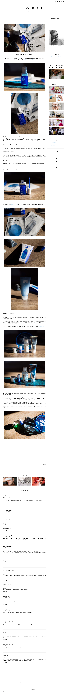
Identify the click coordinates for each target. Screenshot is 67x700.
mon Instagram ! (32, 440)
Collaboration (52, 144)
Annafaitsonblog (7, 535)
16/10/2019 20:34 (6, 572)
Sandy (4, 632)
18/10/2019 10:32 (6, 597)
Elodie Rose (6, 655)
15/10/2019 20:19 (6, 561)
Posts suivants (28, 682)
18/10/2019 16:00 (6, 622)
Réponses (9, 507)
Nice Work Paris (25, 446)
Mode (54, 145)
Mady (4, 560)
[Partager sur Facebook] (24, 470)
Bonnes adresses (60, 142)
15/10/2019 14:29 (6, 524)
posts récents (20, 682)
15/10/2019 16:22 (6, 536)
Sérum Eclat (14, 165)
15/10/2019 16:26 (6, 547)
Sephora (34, 444)
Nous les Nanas (7, 494)
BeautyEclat (6, 609)
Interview (62, 144)
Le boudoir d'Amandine (9, 570)
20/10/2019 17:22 (6, 634)
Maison (52, 145)
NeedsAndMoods (41, 326)
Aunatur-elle (6, 596)
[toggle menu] (3, 1)
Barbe (50, 142)
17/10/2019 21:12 (6, 586)
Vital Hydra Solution (15, 203)
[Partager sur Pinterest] (27, 470)
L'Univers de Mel (7, 584)
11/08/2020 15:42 (9, 511)
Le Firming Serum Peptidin (30, 59)
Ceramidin (19, 58)
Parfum (56, 145)
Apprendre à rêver (8, 546)
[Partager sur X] (21, 470)
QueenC (5, 523)
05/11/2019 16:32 (6, 657)
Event (58, 144)
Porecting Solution (14, 204)
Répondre (5, 504)
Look (49, 145)
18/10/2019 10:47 (6, 610)
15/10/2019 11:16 (6, 495)
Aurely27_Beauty (8, 621)
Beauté (54, 142)
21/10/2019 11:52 (6, 645)
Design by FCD (37, 698)
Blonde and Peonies (8, 644)
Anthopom (33, 8)
